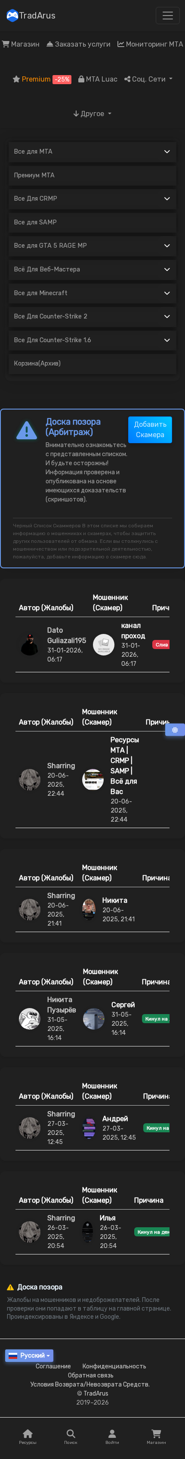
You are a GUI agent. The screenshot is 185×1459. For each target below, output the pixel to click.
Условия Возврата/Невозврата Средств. (90, 1384)
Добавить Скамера (150, 429)
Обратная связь (91, 1375)
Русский (33, 1355)
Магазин (24, 44)
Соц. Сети (148, 79)
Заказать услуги (82, 44)
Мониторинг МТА (153, 44)
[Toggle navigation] (168, 15)
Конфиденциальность (114, 1366)
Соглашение (53, 1366)
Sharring (61, 766)
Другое (92, 114)
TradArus (37, 15)
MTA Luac (100, 79)
